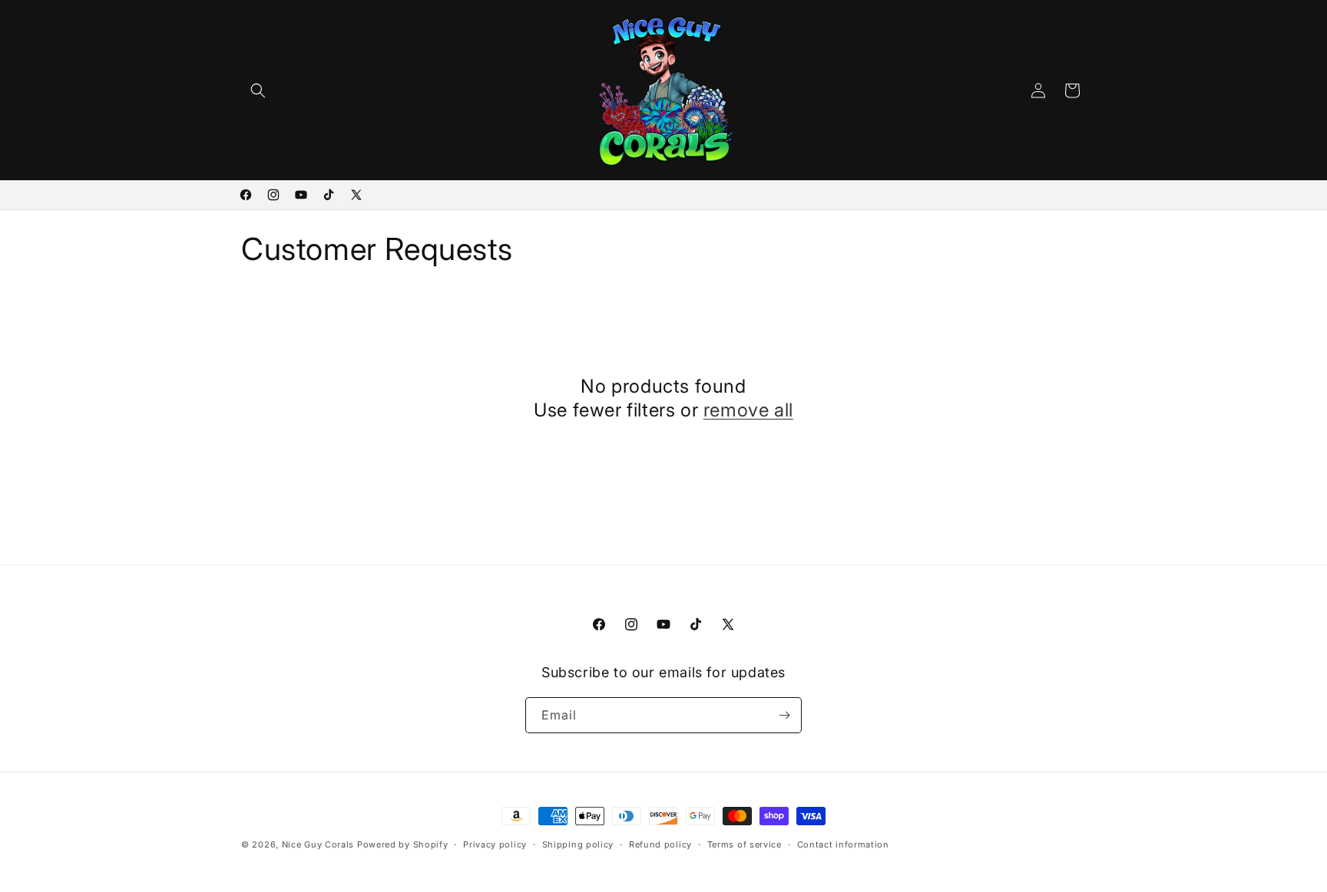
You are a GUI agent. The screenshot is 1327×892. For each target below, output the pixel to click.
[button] (258, 90)
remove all (748, 410)
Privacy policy (495, 844)
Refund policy (660, 844)
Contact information (843, 844)
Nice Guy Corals (318, 844)
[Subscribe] (784, 715)
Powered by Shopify (402, 844)
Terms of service (744, 844)
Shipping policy (578, 844)
